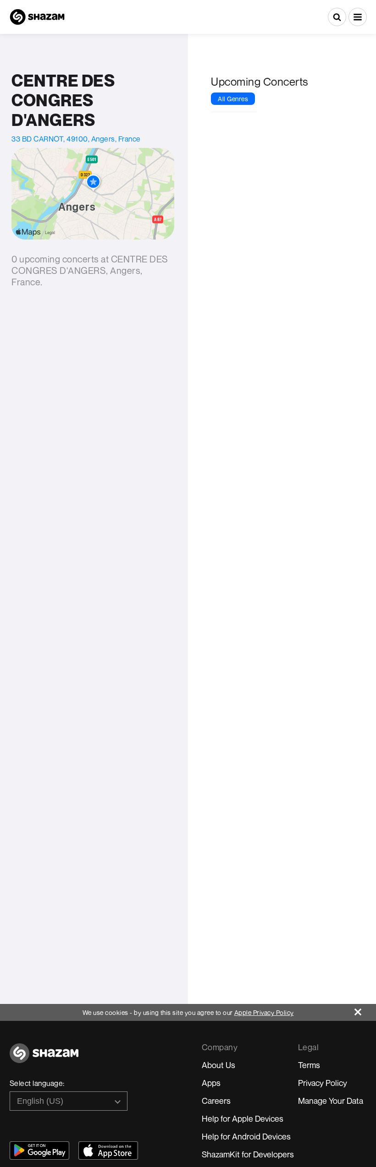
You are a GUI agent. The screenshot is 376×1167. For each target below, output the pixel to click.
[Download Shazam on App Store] (108, 1150)
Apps (211, 1083)
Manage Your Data (330, 1101)
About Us (218, 1065)
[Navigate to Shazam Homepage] (37, 17)
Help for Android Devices (246, 1136)
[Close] (365, 1009)
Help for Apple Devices (242, 1118)
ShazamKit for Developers (248, 1154)
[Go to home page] (44, 1058)
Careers (216, 1101)
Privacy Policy (322, 1083)
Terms (309, 1065)
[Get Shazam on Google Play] (39, 1150)
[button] (357, 17)
